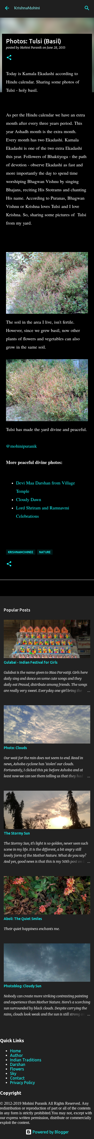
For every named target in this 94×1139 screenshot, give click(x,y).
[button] (9, 57)
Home (15, 1051)
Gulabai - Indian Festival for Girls (30, 662)
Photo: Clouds (15, 748)
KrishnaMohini (27, 8)
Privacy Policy (22, 1082)
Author (16, 1055)
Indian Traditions (25, 1060)
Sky (13, 1073)
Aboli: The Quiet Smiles (23, 919)
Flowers (17, 1069)
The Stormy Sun (17, 833)
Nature (45, 552)
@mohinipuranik (21, 446)
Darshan (17, 1064)
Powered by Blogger (50, 1132)
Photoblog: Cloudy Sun (22, 986)
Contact (17, 1078)
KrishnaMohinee (20, 552)
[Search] (87, 8)
